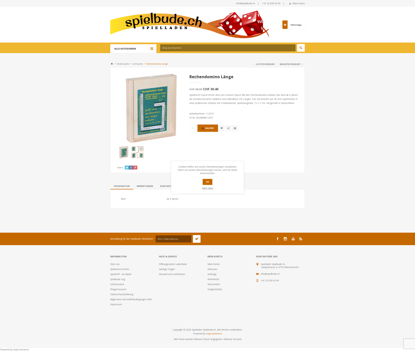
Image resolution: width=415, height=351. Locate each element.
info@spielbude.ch (245, 3)
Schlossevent (117, 284)
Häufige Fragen (167, 269)
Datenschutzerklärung (121, 294)
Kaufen (209, 128)
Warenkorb (213, 279)
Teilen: (120, 167)
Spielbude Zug (117, 279)
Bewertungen (145, 186)
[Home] (111, 63)
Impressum (116, 304)
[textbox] (228, 47)
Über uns (115, 264)
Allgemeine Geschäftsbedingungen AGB (131, 299)
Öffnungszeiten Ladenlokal (173, 264)
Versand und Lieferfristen (172, 274)
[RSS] (300, 238)
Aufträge (212, 274)
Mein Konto (298, 3)
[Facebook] (277, 238)
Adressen (212, 269)
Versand (237, 339)
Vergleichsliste (215, 289)
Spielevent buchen (119, 269)
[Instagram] (285, 238)
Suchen (301, 48)
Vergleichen (228, 128)
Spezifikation (122, 186)
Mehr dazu (207, 188)
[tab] (121, 186)
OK (207, 182)
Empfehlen (235, 128)
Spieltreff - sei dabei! (120, 274)
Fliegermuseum (118, 289)
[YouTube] (293, 238)
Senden (197, 239)
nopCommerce (214, 333)
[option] (124, 152)
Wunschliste (214, 284)
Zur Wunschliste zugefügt (222, 128)
